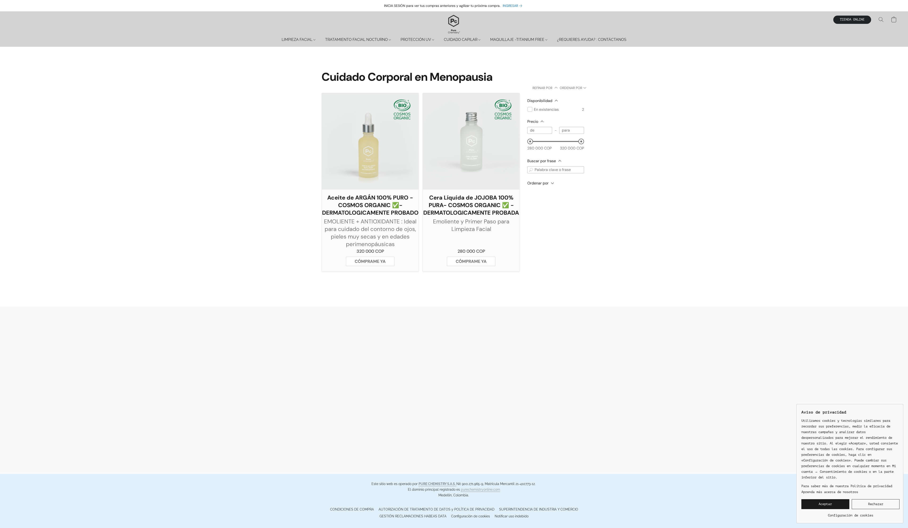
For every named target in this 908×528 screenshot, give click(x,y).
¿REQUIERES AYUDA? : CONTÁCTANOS (591, 39)
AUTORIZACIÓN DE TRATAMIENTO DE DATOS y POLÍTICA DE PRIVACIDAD (436, 509)
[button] (454, 24)
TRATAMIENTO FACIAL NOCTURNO (357, 39)
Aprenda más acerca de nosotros (829, 492)
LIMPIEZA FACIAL (297, 39)
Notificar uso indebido (511, 516)
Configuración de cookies (470, 516)
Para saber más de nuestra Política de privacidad (846, 486)
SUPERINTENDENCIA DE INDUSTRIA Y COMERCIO (538, 509)
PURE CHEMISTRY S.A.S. (437, 484)
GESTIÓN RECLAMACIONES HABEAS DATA (413, 516)
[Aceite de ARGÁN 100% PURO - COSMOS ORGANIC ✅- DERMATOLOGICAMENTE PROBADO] (370, 141)
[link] (513, 6)
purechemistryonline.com (480, 489)
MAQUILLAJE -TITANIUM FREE (517, 39)
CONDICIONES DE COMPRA (352, 509)
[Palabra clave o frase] (530, 169)
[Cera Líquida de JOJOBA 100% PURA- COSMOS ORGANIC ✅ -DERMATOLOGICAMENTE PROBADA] (471, 141)
